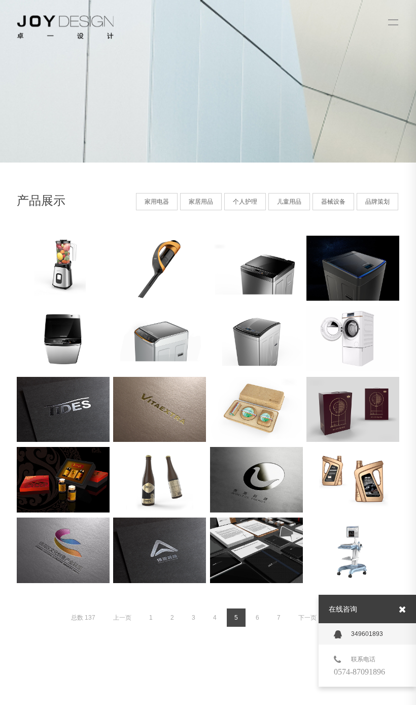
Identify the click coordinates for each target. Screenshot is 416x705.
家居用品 (201, 201)
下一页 (307, 617)
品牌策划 (377, 201)
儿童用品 (289, 201)
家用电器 (157, 201)
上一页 (122, 617)
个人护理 (245, 201)
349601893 (367, 633)
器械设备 (333, 201)
